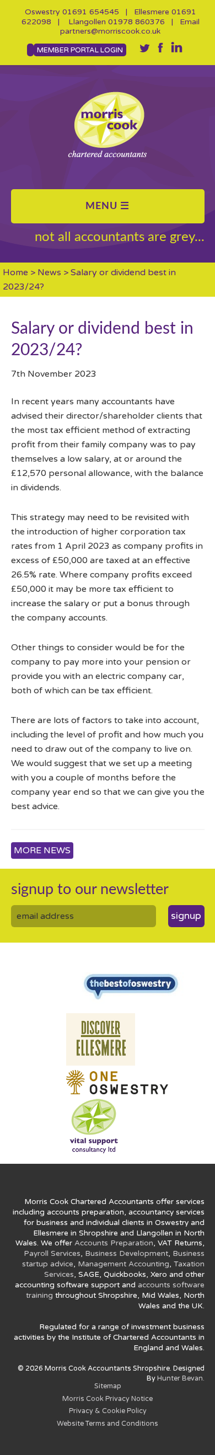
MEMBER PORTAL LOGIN (80, 50)
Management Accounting (123, 1264)
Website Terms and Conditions (107, 1424)
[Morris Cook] (108, 124)
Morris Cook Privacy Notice (107, 1399)
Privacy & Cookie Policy (108, 1411)
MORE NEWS (42, 850)
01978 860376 (136, 21)
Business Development (126, 1253)
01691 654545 (90, 12)
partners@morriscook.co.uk (110, 31)
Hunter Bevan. (181, 1378)
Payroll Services (52, 1253)
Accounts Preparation (113, 1243)
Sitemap (107, 1386)
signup (186, 916)
